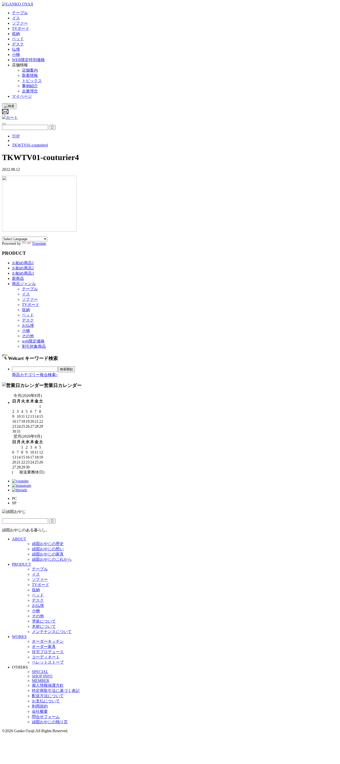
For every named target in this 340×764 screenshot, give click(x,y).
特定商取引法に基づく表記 (56, 690)
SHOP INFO (42, 676)
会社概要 (40, 711)
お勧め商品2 (23, 268)
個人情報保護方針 (48, 685)
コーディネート (46, 657)
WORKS (19, 637)
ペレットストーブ (48, 662)
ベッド (28, 315)
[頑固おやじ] (17, 4)
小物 (26, 331)
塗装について (44, 621)
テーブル (30, 289)
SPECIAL (40, 672)
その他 (28, 336)
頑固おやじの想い (48, 549)
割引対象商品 (34, 346)
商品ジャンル (24, 284)
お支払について (46, 701)
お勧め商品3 (23, 273)
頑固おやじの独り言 (50, 722)
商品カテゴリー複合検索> (35, 375)
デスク (28, 320)
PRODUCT (21, 564)
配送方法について (48, 696)
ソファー (30, 299)
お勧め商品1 (23, 263)
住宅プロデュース (48, 652)
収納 (26, 310)
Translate (39, 243)
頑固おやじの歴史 (48, 544)
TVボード (30, 304)
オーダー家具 (44, 646)
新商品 (18, 278)
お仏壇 (28, 325)
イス (26, 294)
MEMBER (40, 681)
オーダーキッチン (48, 641)
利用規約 (40, 706)
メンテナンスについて (52, 632)
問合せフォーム (46, 717)
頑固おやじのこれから (52, 559)
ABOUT (19, 539)
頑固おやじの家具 (48, 554)
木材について (44, 626)
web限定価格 (33, 341)
